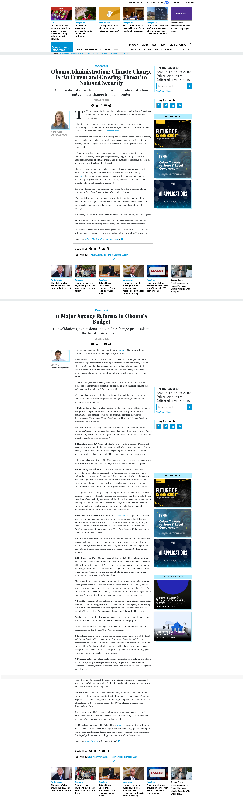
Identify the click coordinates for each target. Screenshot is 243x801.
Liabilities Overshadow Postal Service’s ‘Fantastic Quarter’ (114, 757)
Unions (104, 53)
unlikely (123, 350)
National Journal (59, 135)
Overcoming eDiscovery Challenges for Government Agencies (169, 600)
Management (91, 49)
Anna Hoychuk (92, 741)
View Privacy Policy (163, 91)
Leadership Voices (184, 49)
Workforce (153, 49)
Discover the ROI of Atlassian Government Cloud (170, 633)
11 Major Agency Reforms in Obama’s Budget (108, 255)
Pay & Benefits (138, 49)
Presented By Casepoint (165, 606)
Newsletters (167, 45)
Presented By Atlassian (165, 638)
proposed (121, 725)
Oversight (105, 49)
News (79, 49)
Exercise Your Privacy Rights (183, 2)
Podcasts (133, 45)
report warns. (113, 130)
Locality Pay (125, 53)
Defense (116, 49)
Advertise (181, 45)
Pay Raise (114, 53)
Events (145, 45)
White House (92, 53)
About (154, 45)
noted (81, 176)
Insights (169, 49)
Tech (125, 49)
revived (121, 515)
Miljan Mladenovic (94, 239)
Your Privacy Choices (155, 2)
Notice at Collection (136, 2)
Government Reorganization (72, 53)
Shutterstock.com (111, 239)
